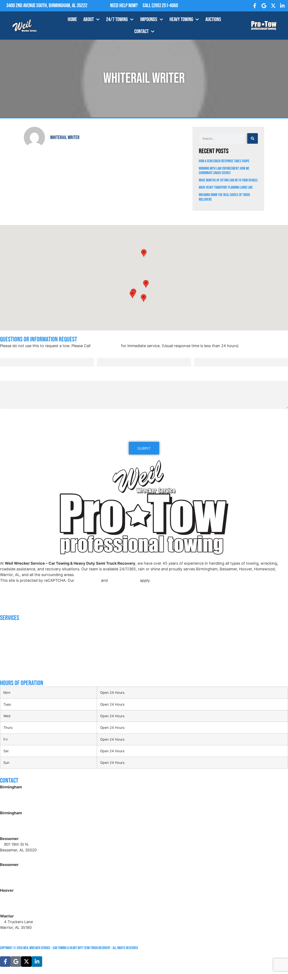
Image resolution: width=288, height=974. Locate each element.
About (88, 19)
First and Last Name (16, 354)
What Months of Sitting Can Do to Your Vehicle (228, 180)
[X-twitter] (273, 5)
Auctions (213, 19)
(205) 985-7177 (18, 907)
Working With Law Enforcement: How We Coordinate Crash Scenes (224, 170)
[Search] (252, 138)
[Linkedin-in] (282, 5)
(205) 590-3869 (18, 933)
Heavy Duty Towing (12, 644)
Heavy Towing (181, 19)
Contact (141, 31)
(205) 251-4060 (165, 5)
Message (6, 377)
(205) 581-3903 (18, 830)
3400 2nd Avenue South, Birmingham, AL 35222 (46, 5)
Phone (200, 354)
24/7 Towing (117, 19)
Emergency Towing (13, 636)
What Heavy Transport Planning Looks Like (226, 187)
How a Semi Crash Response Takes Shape (224, 161)
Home (72, 19)
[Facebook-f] (254, 5)
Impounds (148, 19)
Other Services (11, 670)
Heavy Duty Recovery (14, 653)
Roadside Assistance (14, 627)
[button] (146, 284)
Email (102, 354)
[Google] (264, 5)
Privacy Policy (87, 580)
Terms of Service (124, 580)
